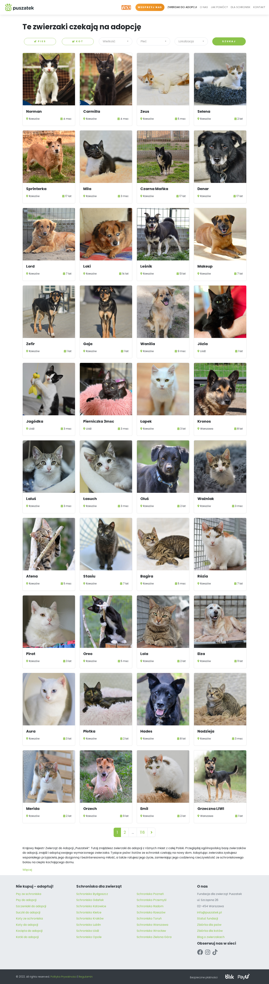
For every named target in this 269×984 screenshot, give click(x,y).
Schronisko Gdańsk (90, 900)
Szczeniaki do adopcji (31, 906)
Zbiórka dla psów (209, 925)
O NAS (204, 7)
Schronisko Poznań (150, 894)
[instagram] (207, 952)
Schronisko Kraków (90, 918)
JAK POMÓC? (219, 7)
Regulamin (86, 977)
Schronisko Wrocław (151, 931)
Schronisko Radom (150, 906)
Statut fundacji (207, 918)
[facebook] (200, 952)
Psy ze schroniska (28, 894)
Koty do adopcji (27, 925)
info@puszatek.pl (209, 912)
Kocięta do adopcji (29, 931)
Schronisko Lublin (88, 925)
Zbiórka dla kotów (210, 931)
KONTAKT (259, 7)
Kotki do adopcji (27, 937)
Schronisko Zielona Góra (154, 937)
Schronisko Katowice (91, 906)
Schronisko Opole (89, 937)
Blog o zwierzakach (211, 937)
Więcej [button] (27, 870)
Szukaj (229, 41)
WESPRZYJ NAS (150, 7)
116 (142, 832)
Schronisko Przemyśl (151, 900)
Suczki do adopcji (28, 912)
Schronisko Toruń (149, 918)
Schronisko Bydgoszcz (92, 894)
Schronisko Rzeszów (151, 912)
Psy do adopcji (26, 900)
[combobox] (115, 41)
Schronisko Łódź (87, 931)
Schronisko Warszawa (152, 925)
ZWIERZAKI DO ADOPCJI (182, 7)
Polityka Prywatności (64, 977)
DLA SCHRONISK (240, 7)
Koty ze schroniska (29, 918)
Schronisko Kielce (88, 912)
